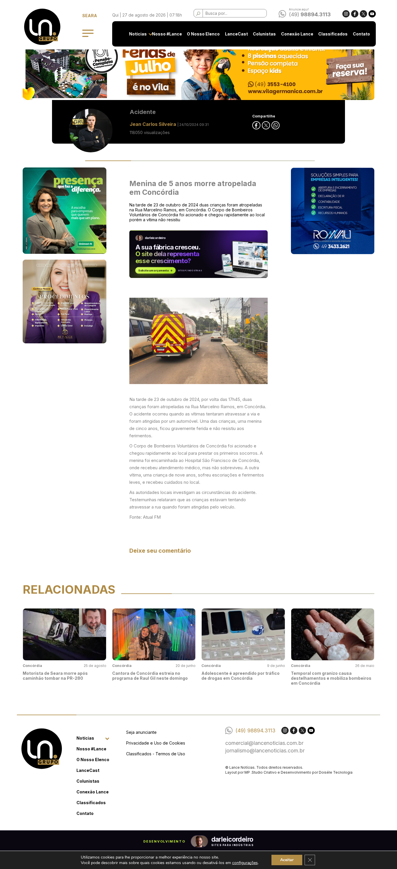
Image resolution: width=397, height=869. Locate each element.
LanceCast (236, 33)
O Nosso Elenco (203, 33)
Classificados (333, 33)
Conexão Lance (297, 33)
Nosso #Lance (167, 33)
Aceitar (287, 860)
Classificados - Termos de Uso (155, 753)
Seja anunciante (141, 732)
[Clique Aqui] (198, 69)
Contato (361, 33)
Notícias (138, 33)
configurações (245, 863)
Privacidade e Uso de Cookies (155, 742)
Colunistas (264, 33)
